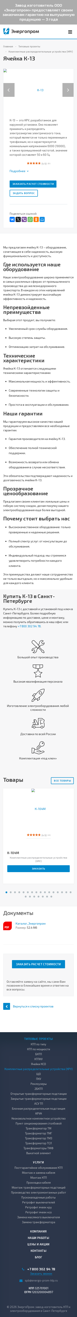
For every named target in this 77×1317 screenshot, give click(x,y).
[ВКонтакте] (12, 219)
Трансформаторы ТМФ (38, 1148)
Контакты (38, 1250)
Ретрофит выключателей (38, 1202)
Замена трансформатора (38, 1222)
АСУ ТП (38, 1103)
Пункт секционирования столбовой (39, 1123)
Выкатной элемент (38, 1153)
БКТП (38, 1054)
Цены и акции (38, 1244)
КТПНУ (38, 1059)
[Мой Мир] (42, 219)
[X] (18, 219)
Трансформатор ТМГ (38, 1133)
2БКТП (38, 1088)
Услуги (38, 1162)
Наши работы (38, 1238)
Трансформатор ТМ (38, 1128)
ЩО (38, 1074)
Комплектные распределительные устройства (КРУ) (38, 1069)
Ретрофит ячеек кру (38, 1207)
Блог (38, 1257)
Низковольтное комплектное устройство (39, 1118)
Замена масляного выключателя (38, 1217)
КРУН (38, 1113)
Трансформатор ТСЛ (38, 1143)
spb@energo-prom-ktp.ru (41, 1280)
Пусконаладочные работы (38, 1197)
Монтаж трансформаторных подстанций (38, 1187)
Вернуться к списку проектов (33, 1006)
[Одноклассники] (36, 219)
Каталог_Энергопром (31, 923)
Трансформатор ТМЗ (38, 1138)
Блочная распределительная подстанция (38, 1108)
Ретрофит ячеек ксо (38, 1212)
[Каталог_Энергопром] (7, 926)
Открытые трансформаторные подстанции (38, 1093)
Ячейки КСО (38, 1064)
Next (70, 85)
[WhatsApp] (30, 219)
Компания (38, 1231)
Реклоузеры (39, 1084)
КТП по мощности (38, 1049)
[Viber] (24, 219)
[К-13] (38, 89)
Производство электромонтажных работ (38, 1192)
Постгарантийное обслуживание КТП (39, 1167)
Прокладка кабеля (39, 1182)
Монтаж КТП (38, 1177)
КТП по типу (38, 1044)
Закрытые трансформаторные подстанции (39, 1098)
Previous (9, 85)
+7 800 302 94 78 (29, 626)
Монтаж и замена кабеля (38, 1172)
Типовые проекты (38, 1039)
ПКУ (38, 1079)
